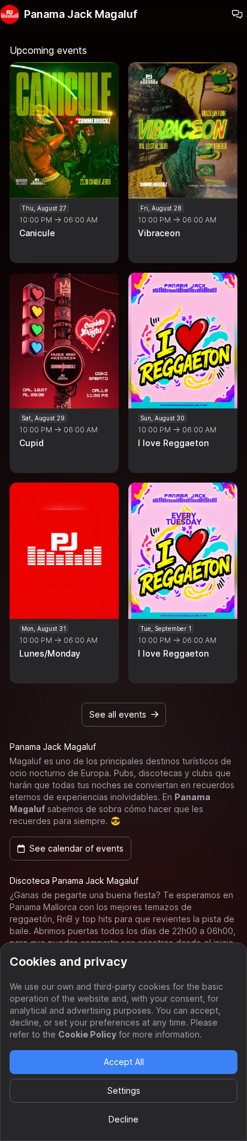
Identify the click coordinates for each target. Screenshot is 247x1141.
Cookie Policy (87, 1034)
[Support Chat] (237, 14)
